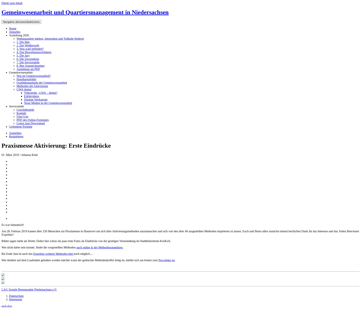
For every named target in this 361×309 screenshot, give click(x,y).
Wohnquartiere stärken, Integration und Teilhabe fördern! (50, 38)
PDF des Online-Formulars (33, 119)
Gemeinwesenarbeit (21, 72)
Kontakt (21, 113)
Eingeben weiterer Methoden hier (53, 253)
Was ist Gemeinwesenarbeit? (34, 75)
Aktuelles (14, 31)
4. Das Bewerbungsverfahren (34, 52)
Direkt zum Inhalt (12, 3)
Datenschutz (16, 296)
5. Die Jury (23, 55)
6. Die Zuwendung (28, 59)
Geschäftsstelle (25, 109)
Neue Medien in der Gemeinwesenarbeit (48, 103)
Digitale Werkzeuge (36, 99)
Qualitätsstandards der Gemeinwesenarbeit (42, 82)
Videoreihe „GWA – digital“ (41, 92)
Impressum (15, 299)
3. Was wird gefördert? (30, 48)
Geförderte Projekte (20, 126)
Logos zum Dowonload (31, 123)
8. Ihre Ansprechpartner (31, 65)
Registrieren (16, 136)
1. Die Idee (23, 42)
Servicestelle (16, 106)
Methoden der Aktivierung (32, 86)
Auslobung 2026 (19, 35)
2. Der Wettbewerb (28, 45)
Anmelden (15, 133)
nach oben (7, 305)
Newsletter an (166, 260)
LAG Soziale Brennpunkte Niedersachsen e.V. (29, 289)
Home (12, 28)
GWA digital (24, 89)
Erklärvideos (31, 96)
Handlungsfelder (26, 79)
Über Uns (22, 116)
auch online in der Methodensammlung (99, 247)
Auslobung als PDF (28, 69)
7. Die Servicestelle (28, 62)
